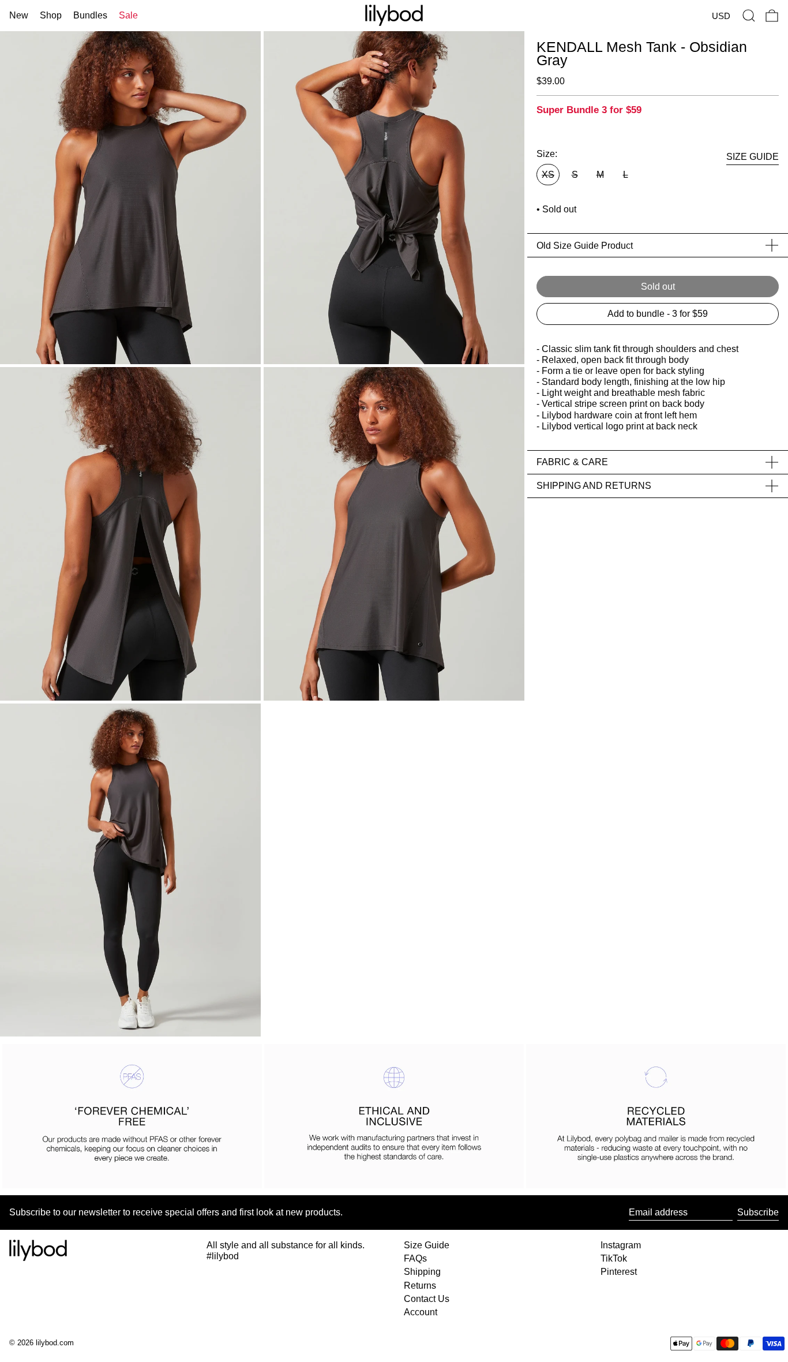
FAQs (415, 1258)
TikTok (614, 1258)
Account (420, 1312)
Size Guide (426, 1245)
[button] (749, 15)
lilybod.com (55, 1342)
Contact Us (426, 1299)
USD (721, 16)
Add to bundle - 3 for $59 (657, 314)
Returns (420, 1285)
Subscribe (758, 1212)
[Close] (625, 557)
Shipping (422, 1272)
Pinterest (619, 1272)
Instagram (621, 1245)
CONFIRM (525, 758)
